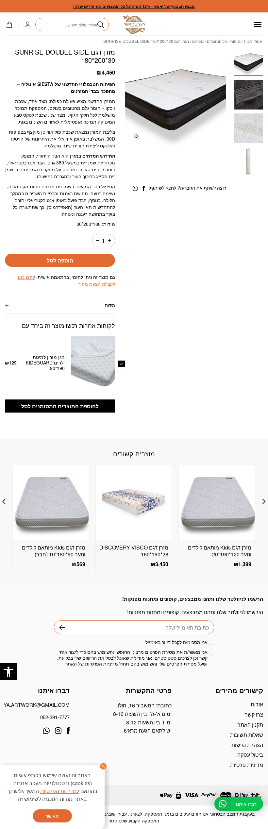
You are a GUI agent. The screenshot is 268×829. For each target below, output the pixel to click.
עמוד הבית (253, 41)
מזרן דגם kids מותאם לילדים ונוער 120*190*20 (219, 551)
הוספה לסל (60, 260)
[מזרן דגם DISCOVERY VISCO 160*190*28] (134, 502)
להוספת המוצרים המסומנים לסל (60, 406)
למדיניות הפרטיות (59, 791)
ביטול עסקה (250, 754)
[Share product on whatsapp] (135, 188)
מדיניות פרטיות (246, 765)
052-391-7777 (55, 717)
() (12, 25)
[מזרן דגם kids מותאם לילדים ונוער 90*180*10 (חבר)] (51, 502)
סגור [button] (113, 820)
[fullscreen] (136, 136)
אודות (257, 704)
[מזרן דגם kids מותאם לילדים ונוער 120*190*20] (217, 502)
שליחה (59, 627)
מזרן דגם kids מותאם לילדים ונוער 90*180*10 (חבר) (53, 551)
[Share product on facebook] (143, 188)
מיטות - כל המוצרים (224, 41)
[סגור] (103, 766)
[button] (8, 671)
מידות (110, 305)
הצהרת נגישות (247, 745)
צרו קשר (254, 714)
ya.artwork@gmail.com (37, 704)
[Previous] (264, 501)
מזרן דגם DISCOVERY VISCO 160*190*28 (133, 551)
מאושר (52, 816)
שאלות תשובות (246, 734)
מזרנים (198, 41)
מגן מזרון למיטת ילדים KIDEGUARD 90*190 (45, 362)
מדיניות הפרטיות (101, 663)
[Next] (4, 501)
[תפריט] (257, 24)
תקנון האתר (250, 724)
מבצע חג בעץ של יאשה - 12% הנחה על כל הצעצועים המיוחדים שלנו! (134, 6)
